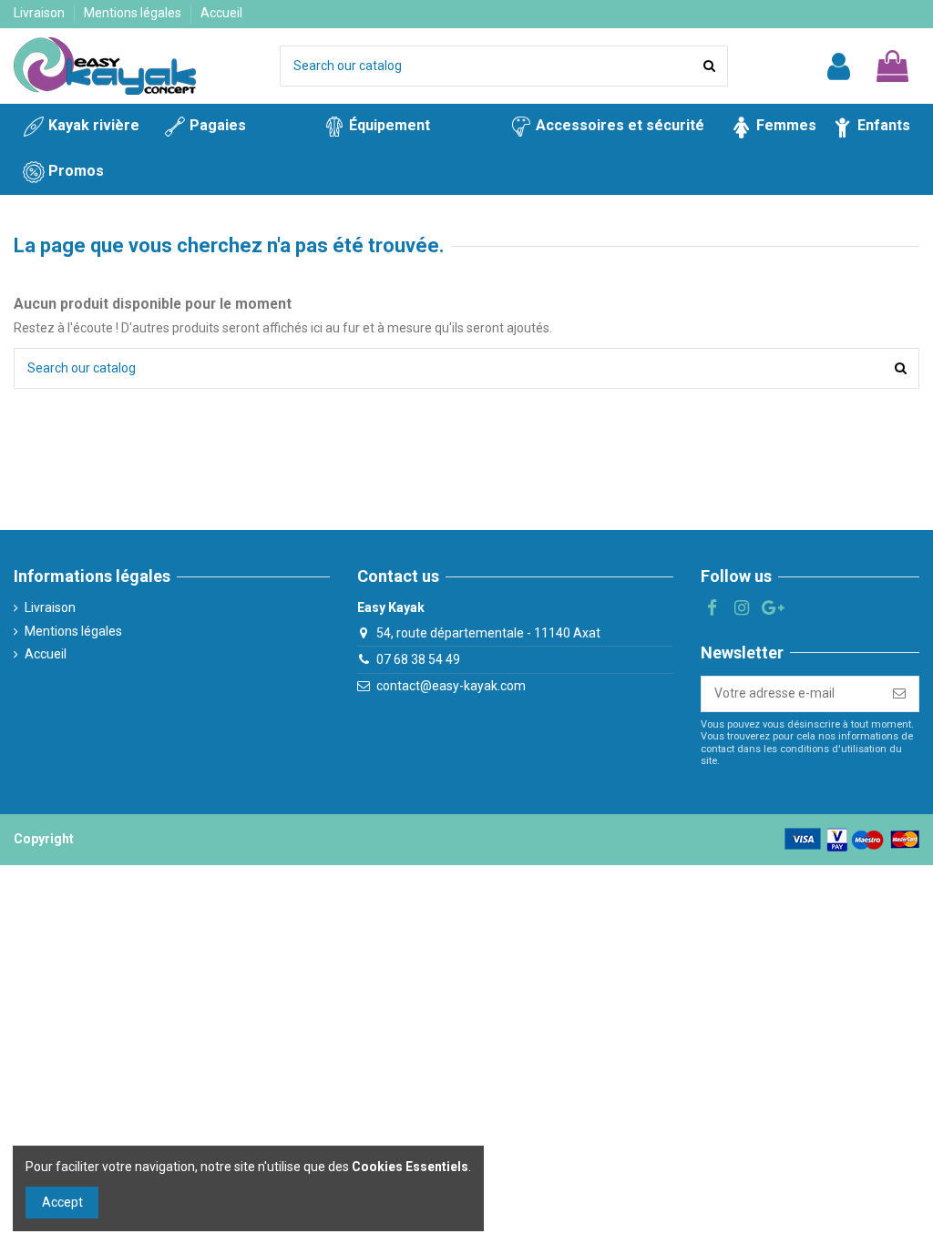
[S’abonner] (899, 694)
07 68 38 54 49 (418, 659)
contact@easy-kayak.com (451, 685)
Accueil (221, 12)
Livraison (40, 12)
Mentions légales (134, 12)
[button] (80, 172)
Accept (62, 1202)
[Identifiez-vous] (838, 66)
